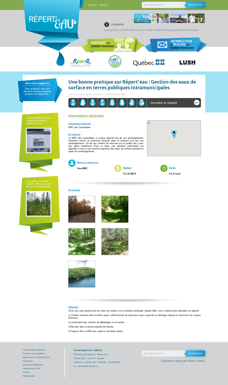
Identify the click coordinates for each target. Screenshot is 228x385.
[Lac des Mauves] (81, 273)
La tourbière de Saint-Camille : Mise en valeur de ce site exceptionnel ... (39, 184)
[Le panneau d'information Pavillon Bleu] (38, 140)
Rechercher (195, 5)
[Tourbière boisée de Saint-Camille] (38, 203)
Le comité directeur (128, 30)
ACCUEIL (93, 5)
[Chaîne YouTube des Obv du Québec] (168, 19)
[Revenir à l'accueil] (52, 25)
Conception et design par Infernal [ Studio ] (183, 361)
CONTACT (103, 5)
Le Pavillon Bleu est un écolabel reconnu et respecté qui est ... (38, 121)
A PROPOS (117, 24)
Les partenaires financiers (183, 30)
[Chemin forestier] (81, 209)
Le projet (109, 30)
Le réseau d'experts (153, 30)
